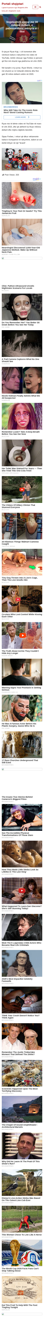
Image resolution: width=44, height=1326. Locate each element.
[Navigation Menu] (35, 7)
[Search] (40, 7)
